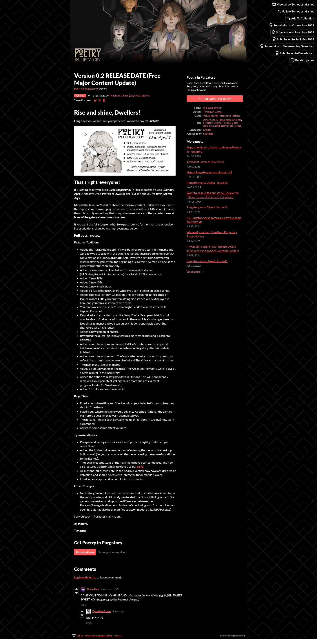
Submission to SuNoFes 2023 (295, 39)
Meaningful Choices (229, 119)
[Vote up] (76, 589)
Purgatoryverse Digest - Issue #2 (207, 207)
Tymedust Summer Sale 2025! (205, 161)
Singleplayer (222, 125)
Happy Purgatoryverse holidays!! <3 (209, 172)
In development (212, 107)
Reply (83, 604)
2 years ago (107, 589)
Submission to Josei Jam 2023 (295, 32)
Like (81, 95)
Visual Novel (210, 115)
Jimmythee (93, 589)
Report (117, 635)
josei (214, 119)
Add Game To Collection (217, 98)
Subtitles (208, 133)
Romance (208, 125)
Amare (207, 119)
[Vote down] (76, 593)
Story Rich (236, 125)
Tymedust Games (118, 95)
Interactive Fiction (229, 115)
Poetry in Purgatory (85, 88)
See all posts (193, 271)
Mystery (207, 122)
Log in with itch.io (85, 577)
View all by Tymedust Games (98, 635)
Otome (217, 122)
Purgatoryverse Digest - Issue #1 (207, 261)
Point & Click (230, 122)
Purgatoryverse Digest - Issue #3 (207, 182)
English (207, 129)
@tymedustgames (140, 95)
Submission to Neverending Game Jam (289, 46)
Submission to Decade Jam (297, 53)
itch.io (80, 635)
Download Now (85, 552)
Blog (242, 635)
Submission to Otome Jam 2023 (294, 25)
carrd (140, 466)
